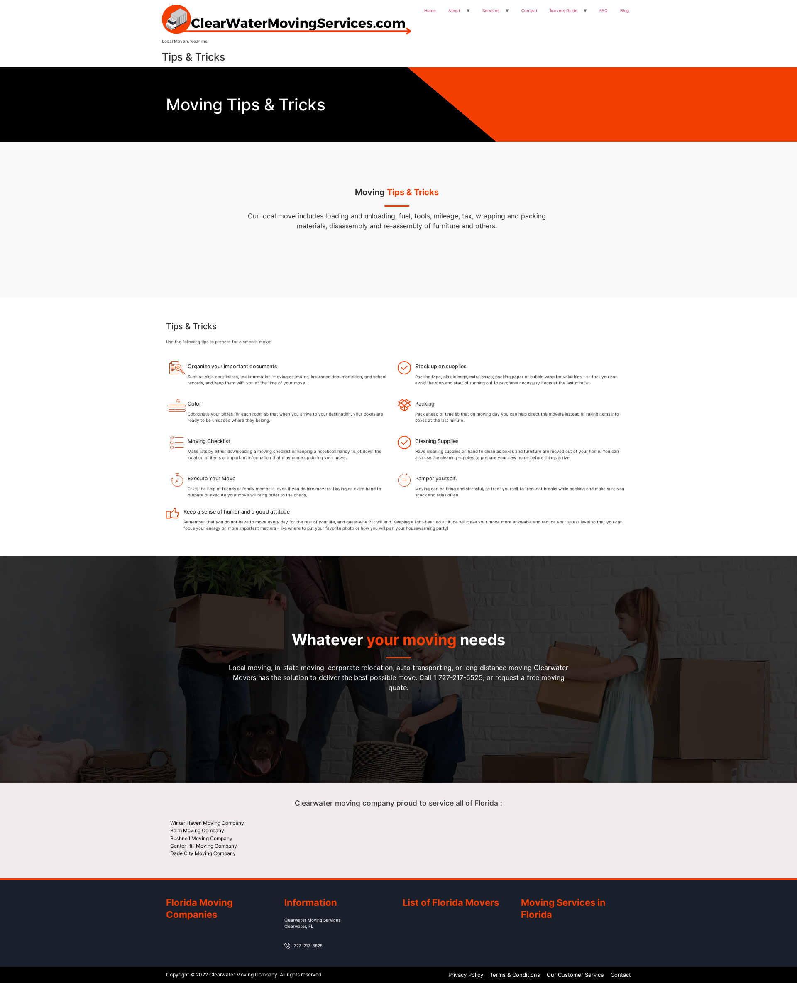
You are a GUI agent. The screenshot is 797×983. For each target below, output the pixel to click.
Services (490, 10)
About (454, 10)
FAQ (603, 10)
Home (430, 10)
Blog (624, 10)
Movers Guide (563, 10)
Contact (529, 10)
